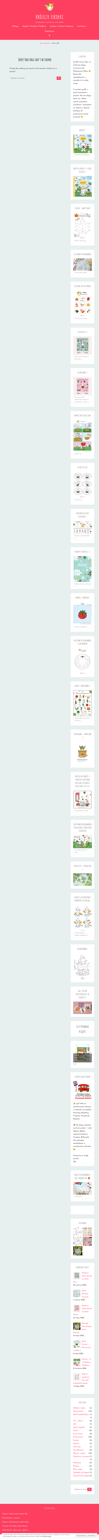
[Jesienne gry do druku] (87, 1241)
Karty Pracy (78, 1434)
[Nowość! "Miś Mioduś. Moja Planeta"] (77, 1250)
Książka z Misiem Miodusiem (61, 26)
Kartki (75, 1430)
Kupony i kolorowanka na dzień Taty (15, 1514)
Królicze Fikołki (49, 17)
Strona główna (45, 43)
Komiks (76, 1440)
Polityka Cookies (47, 1536)
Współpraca (49, 31)
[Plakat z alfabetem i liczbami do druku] (87, 1231)
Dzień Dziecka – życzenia (11, 1518)
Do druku (81, 26)
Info (74, 1424)
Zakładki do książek (81, 1473)
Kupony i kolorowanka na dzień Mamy (15, 1522)
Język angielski (79, 1427)
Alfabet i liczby (79, 1408)
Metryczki (77, 1447)
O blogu (15, 26)
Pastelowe (77, 1463)
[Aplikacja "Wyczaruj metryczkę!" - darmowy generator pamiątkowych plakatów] (77, 1231)
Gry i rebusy (78, 1421)
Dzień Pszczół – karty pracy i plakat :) (15, 1530)
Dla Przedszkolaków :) (81, 1414)
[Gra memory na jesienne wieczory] (77, 1241)
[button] (90, 1052)
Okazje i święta (79, 1453)
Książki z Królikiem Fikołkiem (34, 26)
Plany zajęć (77, 1469)
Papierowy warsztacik (81, 1456)
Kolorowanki (78, 1437)
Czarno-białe (78, 1411)
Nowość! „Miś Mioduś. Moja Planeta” (15, 1526)
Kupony (76, 1443)
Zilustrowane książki (81, 1476)
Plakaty (76, 1466)
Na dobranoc (78, 1450)
